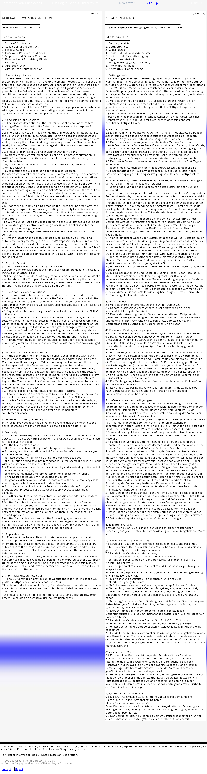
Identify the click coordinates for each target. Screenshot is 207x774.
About (74, 3)
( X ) (203, 746)
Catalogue (59, 3)
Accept (6, 769)
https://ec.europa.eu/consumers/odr (37, 582)
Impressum (90, 3)
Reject (19, 769)
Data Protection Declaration (59, 755)
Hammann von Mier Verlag (21, 3)
